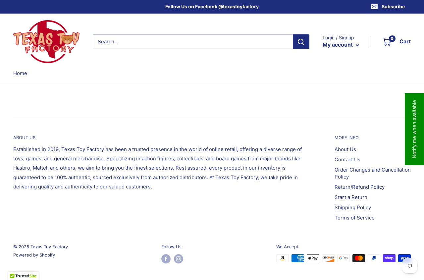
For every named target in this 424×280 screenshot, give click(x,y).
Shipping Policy (353, 207)
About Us (345, 149)
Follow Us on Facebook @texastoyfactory (212, 6)
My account (338, 44)
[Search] (301, 41)
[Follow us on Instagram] (178, 258)
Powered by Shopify (34, 255)
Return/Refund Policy (360, 187)
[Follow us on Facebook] (166, 258)
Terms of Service (355, 218)
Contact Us (347, 159)
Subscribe (393, 6)
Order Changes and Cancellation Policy (373, 173)
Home (20, 73)
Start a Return (351, 197)
